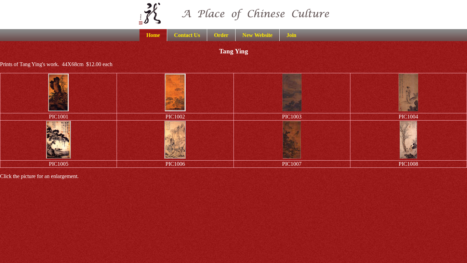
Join (291, 35)
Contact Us (187, 35)
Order (221, 35)
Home (153, 35)
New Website (257, 35)
